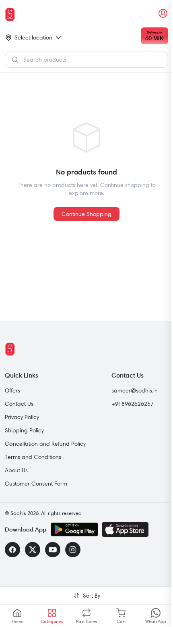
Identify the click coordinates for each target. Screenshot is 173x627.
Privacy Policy (22, 417)
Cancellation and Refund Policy (45, 443)
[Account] (163, 14)
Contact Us (19, 403)
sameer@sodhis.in (134, 390)
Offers (12, 390)
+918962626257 (132, 403)
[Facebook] (12, 549)
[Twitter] (32, 549)
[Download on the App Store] (125, 529)
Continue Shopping (86, 214)
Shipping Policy (24, 430)
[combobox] (86, 59)
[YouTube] (52, 549)
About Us (16, 470)
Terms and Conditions (33, 457)
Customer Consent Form (36, 483)
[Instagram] (72, 549)
